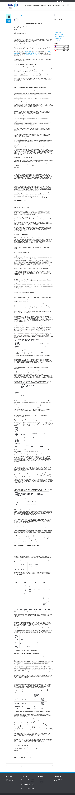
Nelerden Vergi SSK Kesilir (59, 36)
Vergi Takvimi (57, 40)
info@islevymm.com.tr (16, 1)
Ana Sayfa (41, 779)
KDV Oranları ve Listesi (59, 34)
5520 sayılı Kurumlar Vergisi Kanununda (32, 53)
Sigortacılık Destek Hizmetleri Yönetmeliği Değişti (11, 783)
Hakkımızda (42, 780)
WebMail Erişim (66, 1)
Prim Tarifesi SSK (58, 38)
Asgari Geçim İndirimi (58, 28)
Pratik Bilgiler (57, 21)
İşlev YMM (20, 15)
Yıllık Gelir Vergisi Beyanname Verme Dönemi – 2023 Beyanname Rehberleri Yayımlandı (37, 766)
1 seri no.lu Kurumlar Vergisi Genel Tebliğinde (33, 54)
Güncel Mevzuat (42, 782)
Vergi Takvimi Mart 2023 (11, 766)
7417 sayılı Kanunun (27, 51)
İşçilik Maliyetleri (58, 32)
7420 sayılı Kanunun (33, 52)
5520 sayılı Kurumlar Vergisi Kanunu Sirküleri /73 (10, 780)
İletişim (41, 783)
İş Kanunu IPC (57, 30)
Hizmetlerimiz (42, 781)
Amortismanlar (57, 23)
